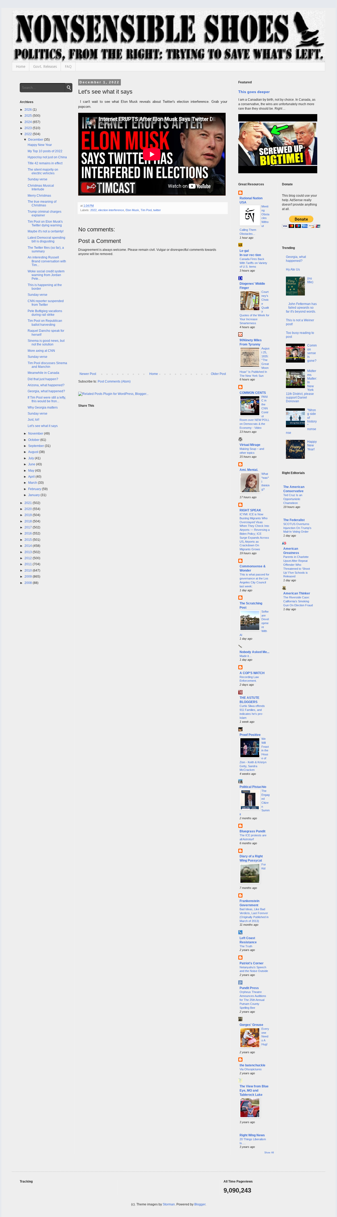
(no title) (310, 280)
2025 (28, 116)
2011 (28, 564)
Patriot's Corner (252, 963)
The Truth (246, 946)
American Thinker (296, 593)
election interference (111, 210)
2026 (28, 109)
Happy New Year (40, 145)
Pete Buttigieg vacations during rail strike (45, 313)
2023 (28, 128)
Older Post (218, 374)
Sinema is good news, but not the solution (46, 342)
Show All (269, 1152)
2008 (28, 583)
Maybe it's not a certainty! (45, 231)
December (36, 139)
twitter (157, 210)
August (33, 452)
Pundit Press (249, 988)
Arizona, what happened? (46, 385)
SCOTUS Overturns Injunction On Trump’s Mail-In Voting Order (297, 527)
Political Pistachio (253, 787)
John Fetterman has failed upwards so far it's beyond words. (301, 307)
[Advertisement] (300, 700)
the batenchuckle (252, 1065)
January (34, 495)
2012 (28, 558)
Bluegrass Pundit (252, 831)
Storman (169, 1204)
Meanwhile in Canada (43, 373)
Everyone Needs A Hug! (265, 1036)
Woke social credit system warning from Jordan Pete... (46, 275)
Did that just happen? (43, 379)
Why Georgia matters (43, 407)
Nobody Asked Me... (254, 652)
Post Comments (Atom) (114, 381)
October (34, 440)
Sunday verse (37, 179)
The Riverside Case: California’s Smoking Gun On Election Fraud (298, 601)
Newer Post (88, 374)
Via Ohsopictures (251, 1069)
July (31, 458)
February (35, 489)
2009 (28, 576)
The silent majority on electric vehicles (43, 171)
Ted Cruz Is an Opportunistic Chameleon (292, 499)
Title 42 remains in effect (45, 163)
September (36, 446)
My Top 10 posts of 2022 (45, 151)
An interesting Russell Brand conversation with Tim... (47, 261)
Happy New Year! (312, 445)
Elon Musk (132, 210)
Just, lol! (33, 419)
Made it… (246, 656)
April (32, 476)
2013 (28, 552)
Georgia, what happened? (46, 391)
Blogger (199, 1204)
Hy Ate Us (293, 269)
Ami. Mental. (249, 470)
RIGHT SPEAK (250, 510)
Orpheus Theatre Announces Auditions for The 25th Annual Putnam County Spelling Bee (253, 999)
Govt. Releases (45, 66)
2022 (93, 210)
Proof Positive (250, 735)
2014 (28, 546)
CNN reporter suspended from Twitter (46, 303)
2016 (28, 533)
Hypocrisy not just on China (47, 157)
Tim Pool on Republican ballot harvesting (45, 322)
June (32, 464)
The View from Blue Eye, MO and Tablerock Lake (254, 1090)
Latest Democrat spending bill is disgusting (46, 239)
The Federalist (294, 520)
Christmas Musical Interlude (41, 187)
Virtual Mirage (250, 445)
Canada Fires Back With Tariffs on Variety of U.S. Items (253, 262)
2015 (28, 540)
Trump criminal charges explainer (44, 213)
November (36, 433)
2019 (28, 515)
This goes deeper (254, 92)
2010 (28, 570)
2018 (28, 521)
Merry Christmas (39, 195)
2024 (28, 122)
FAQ (68, 66)
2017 (28, 527)
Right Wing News (252, 1135)
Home (20, 66)
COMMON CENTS (253, 393)
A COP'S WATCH (252, 673)
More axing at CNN (41, 351)
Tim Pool (146, 210)
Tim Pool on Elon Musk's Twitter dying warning (45, 223)
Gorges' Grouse (251, 1025)
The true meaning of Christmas (42, 203)
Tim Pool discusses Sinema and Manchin (47, 365)
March (33, 483)
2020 (28, 509)
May (31, 470)
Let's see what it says (43, 426)
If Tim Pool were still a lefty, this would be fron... (47, 399)
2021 (28, 503)
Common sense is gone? (312, 353)
